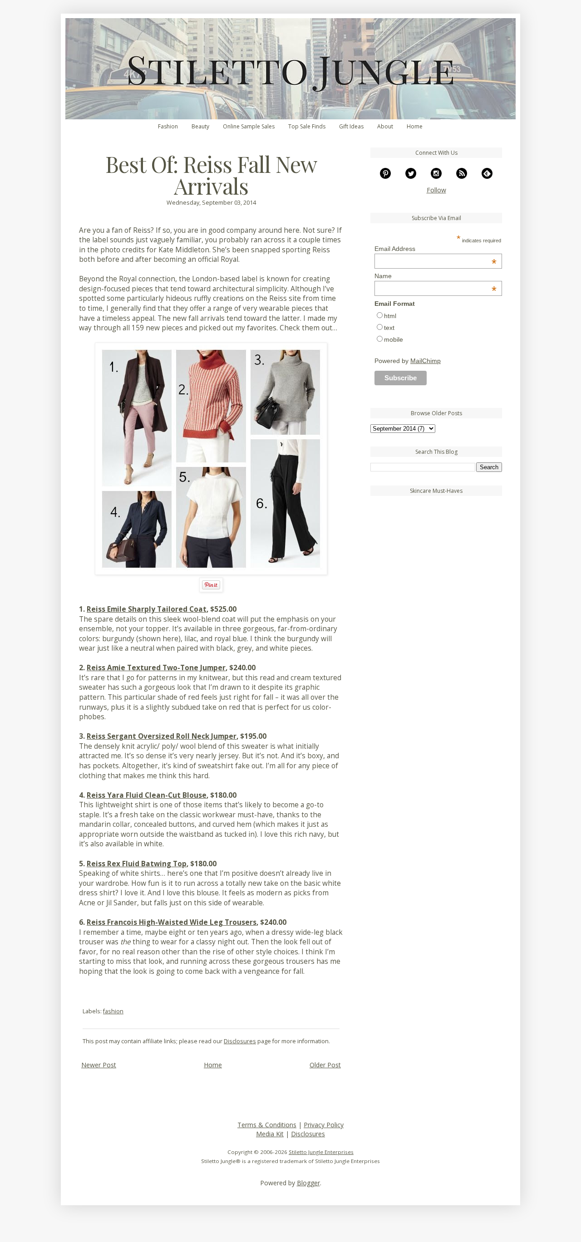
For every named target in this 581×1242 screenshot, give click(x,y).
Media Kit (270, 1133)
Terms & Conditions (266, 1124)
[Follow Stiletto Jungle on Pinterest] (385, 176)
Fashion (168, 126)
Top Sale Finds (306, 126)
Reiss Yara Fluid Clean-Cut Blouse (147, 795)
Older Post (325, 1064)
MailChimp (425, 360)
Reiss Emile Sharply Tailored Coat (147, 609)
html (390, 315)
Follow (436, 190)
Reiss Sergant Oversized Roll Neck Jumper (161, 736)
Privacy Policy (324, 1124)
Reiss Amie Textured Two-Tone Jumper (156, 668)
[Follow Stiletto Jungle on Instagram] (436, 176)
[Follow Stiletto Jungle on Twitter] (410, 176)
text (389, 327)
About (385, 126)
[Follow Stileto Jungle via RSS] (461, 176)
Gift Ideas (351, 126)
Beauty (200, 126)
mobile (393, 339)
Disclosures (240, 1041)
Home (415, 126)
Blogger (308, 1182)
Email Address (435, 248)
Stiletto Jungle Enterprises (321, 1152)
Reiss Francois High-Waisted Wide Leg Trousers (171, 922)
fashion (113, 1011)
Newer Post (98, 1064)
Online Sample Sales (249, 126)
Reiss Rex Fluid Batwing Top (137, 864)
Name (435, 276)
